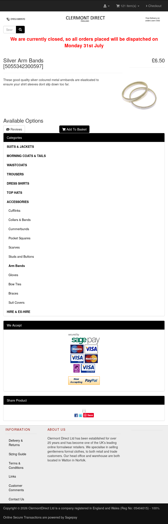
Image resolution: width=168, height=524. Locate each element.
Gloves (12, 275)
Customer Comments (16, 487)
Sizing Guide (17, 454)
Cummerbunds (18, 229)
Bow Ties (14, 284)
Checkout (154, 6)
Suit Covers (15, 302)
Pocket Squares (18, 238)
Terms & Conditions (16, 465)
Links (12, 476)
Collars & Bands (19, 219)
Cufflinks (13, 210)
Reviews (16, 129)
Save (90, 415)
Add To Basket (76, 129)
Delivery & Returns (16, 442)
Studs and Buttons (20, 256)
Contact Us (16, 499)
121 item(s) (128, 6)
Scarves (13, 247)
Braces (12, 293)
